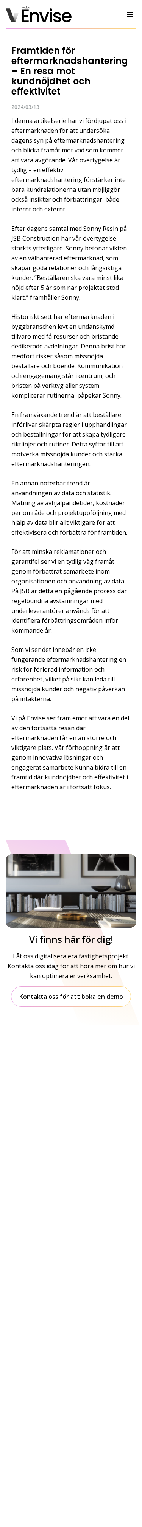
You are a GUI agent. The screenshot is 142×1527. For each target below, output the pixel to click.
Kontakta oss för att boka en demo (71, 996)
